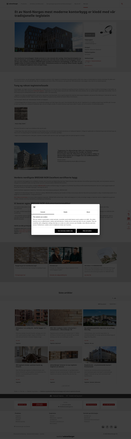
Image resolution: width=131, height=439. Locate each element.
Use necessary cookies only (65, 230)
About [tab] (88, 212)
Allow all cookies (87, 230)
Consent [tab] (42, 212)
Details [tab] (65, 212)
